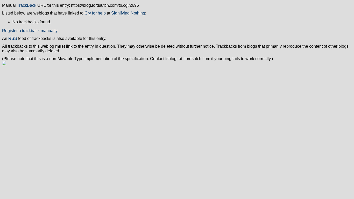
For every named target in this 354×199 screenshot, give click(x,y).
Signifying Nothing (128, 13)
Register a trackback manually (29, 31)
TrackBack (26, 5)
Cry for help (95, 13)
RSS (12, 38)
